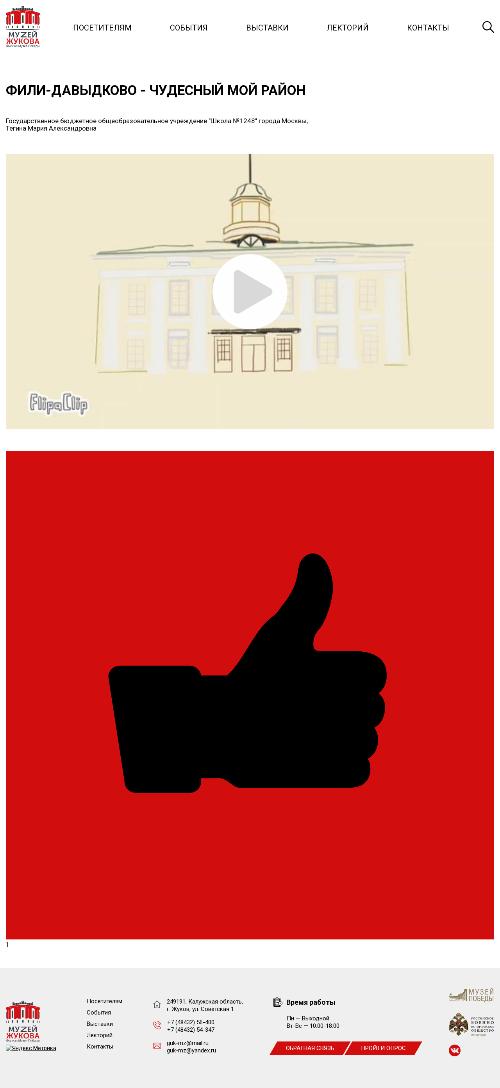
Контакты (428, 27)
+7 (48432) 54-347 (190, 1029)
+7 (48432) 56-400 (190, 1022)
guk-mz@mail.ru (188, 1043)
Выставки (267, 27)
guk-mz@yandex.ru (191, 1050)
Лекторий (348, 27)
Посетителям (102, 27)
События (189, 27)
